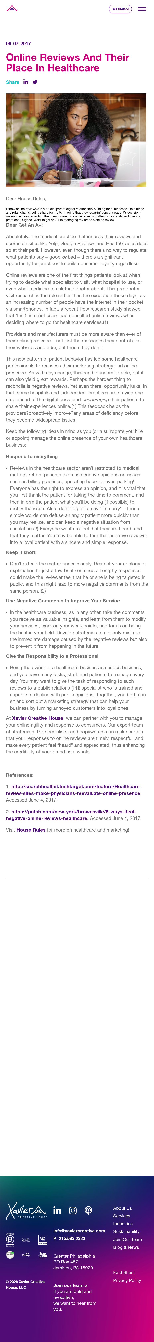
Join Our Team (127, 1239)
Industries (123, 1223)
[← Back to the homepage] (12, 9)
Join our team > (70, 1285)
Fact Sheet (124, 1272)
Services (121, 1215)
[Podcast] (88, 1210)
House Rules (31, 830)
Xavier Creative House (37, 718)
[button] (142, 9)
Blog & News (126, 1247)
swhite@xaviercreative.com (37, 1149)
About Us (122, 1208)
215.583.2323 (72, 1238)
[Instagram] (73, 1210)
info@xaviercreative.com (79, 1230)
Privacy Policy (127, 1280)
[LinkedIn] (25, 82)
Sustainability (126, 1231)
